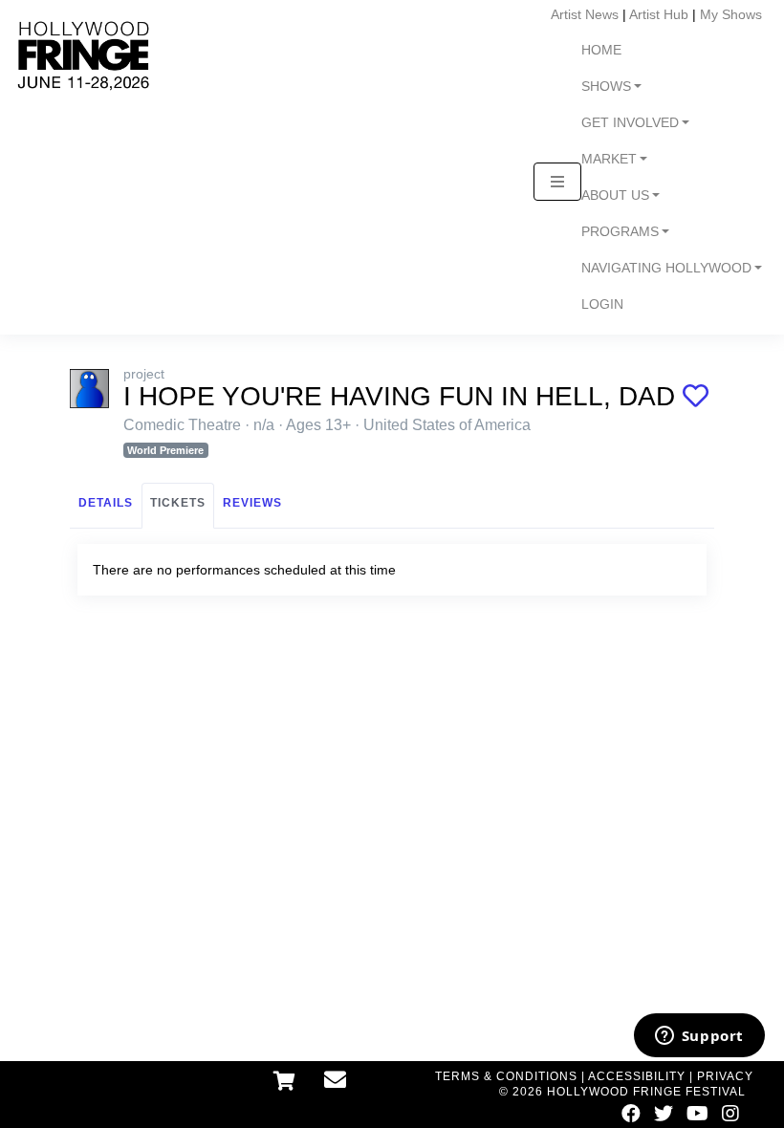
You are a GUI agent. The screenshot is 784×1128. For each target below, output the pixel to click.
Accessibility (637, 1076)
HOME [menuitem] (601, 50)
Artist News (585, 14)
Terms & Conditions (506, 1076)
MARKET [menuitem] (609, 159)
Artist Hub (658, 14)
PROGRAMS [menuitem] (620, 232)
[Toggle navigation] (557, 182)
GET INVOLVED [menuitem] (630, 123)
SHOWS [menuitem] (606, 86)
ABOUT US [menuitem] (615, 195)
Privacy (725, 1076)
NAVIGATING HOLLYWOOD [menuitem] (666, 268)
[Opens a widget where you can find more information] (699, 1037)
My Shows (731, 14)
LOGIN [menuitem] (602, 304)
